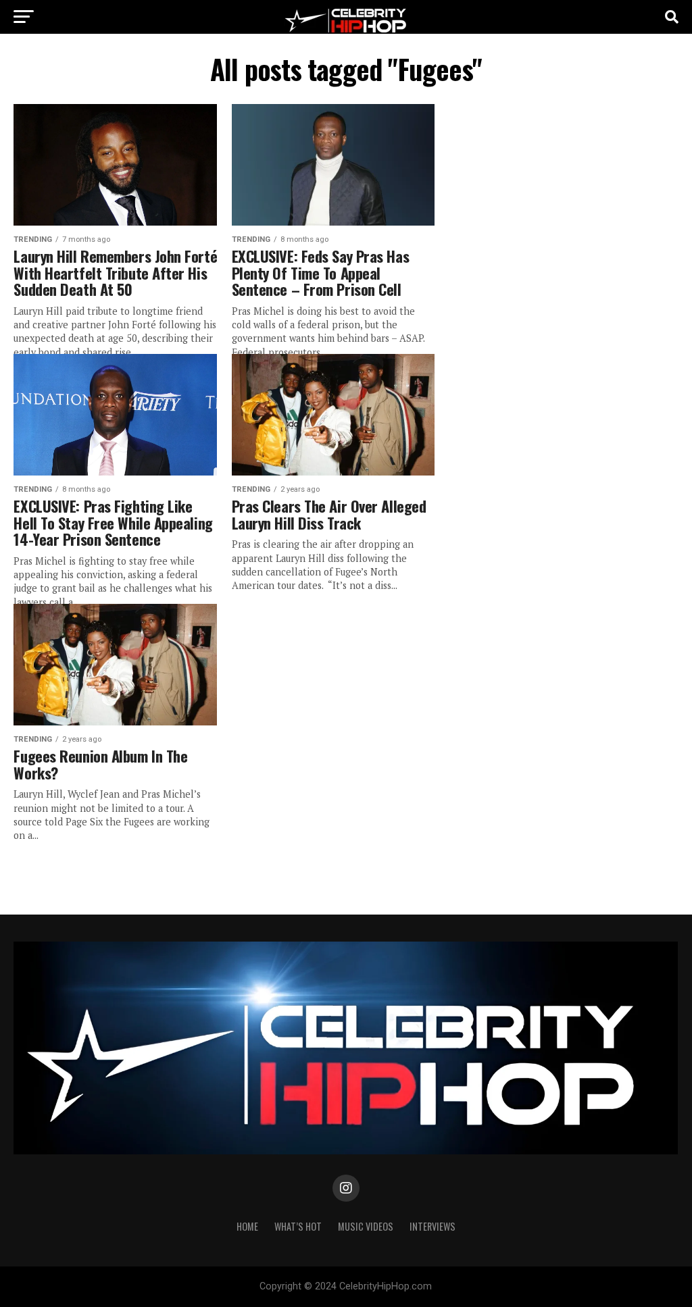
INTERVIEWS (432, 1226)
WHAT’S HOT (298, 1226)
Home (247, 1226)
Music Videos (365, 1226)
